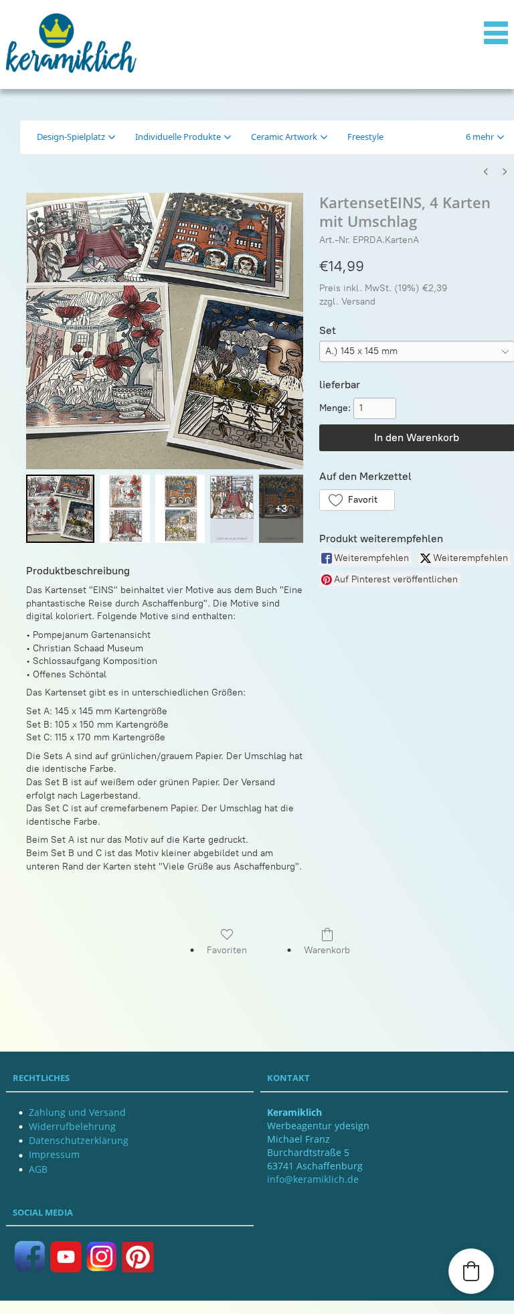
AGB (38, 1169)
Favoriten (227, 950)
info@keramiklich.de (313, 1179)
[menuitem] (486, 171)
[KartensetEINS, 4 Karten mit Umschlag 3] (232, 509)
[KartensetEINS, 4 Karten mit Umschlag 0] (60, 509)
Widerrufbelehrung (72, 1126)
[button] (485, 137)
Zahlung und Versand (77, 1112)
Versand (358, 301)
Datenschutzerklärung (78, 1140)
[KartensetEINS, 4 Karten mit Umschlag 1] (125, 509)
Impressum (54, 1154)
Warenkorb (327, 950)
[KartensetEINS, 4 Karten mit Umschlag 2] (180, 509)
